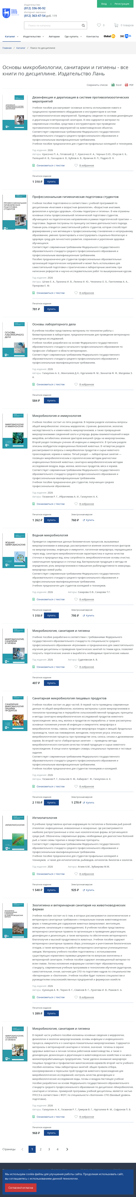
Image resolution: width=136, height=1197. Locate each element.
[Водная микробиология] (14, 550)
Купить (51, 181)
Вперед (67, 1149)
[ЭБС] (126, 38)
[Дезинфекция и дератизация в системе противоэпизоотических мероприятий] (14, 112)
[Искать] (83, 25)
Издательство (32, 36)
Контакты (92, 36)
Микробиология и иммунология (56, 416)
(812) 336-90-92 (34, 8)
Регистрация (122, 3)
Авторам (54, 36)
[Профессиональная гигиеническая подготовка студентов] (14, 212)
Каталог (10, 36)
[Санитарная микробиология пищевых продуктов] (14, 713)
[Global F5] (109, 38)
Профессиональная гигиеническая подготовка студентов (75, 197)
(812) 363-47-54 (34, 16)
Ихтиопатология (44, 818)
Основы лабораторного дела (54, 324)
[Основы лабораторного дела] (14, 339)
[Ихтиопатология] (14, 833)
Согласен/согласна (20, 1188)
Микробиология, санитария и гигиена (61, 631)
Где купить (72, 36)
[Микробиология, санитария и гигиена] (14, 646)
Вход (104, 3)
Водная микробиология (50, 535)
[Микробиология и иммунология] (14, 431)
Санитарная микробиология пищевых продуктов (69, 698)
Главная (7, 47)
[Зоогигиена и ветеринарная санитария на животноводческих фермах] (14, 920)
